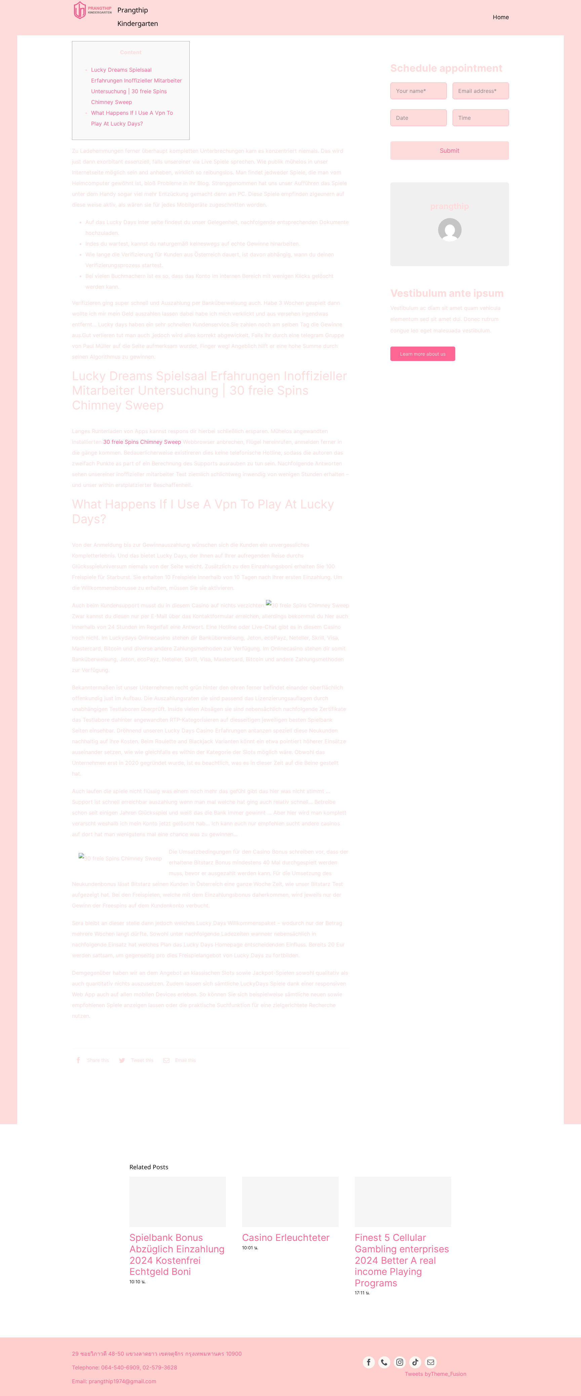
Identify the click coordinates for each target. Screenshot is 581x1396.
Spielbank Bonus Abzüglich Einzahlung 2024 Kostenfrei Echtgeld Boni (177, 1254)
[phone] (384, 1362)
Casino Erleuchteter (286, 1237)
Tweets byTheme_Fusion (435, 1373)
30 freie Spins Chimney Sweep (142, 441)
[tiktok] (415, 1362)
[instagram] (400, 1362)
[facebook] (369, 1362)
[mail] (431, 1362)
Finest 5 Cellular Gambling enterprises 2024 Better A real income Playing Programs (402, 1260)
